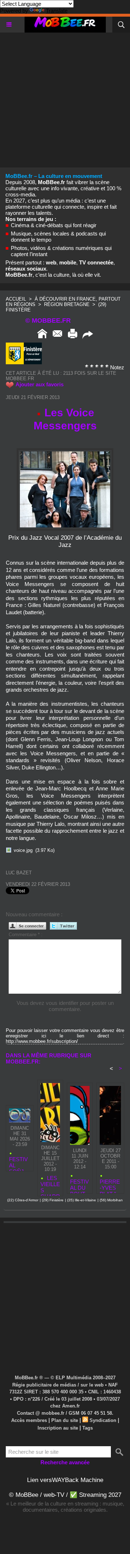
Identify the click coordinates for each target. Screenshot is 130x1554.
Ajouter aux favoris (40, 384)
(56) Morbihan (111, 1200)
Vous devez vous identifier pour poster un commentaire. (65, 1006)
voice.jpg (23, 850)
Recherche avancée (65, 1462)
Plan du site (64, 1420)
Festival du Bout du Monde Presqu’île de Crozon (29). (79, 1184)
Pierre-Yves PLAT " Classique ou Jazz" (110, 1184)
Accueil (16, 299)
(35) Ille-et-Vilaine (81, 1200)
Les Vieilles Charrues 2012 (50, 1184)
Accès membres (29, 1420)
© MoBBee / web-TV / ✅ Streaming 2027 (65, 1494)
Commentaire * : (26, 934)
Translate (57, 11)
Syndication (103, 1420)
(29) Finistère (53, 1200)
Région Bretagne (67, 304)
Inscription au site (58, 1428)
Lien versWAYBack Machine (65, 1480)
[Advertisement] (65, 98)
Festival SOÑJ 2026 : (18, 1162)
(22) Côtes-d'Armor (22, 1200)
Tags (87, 1428)
